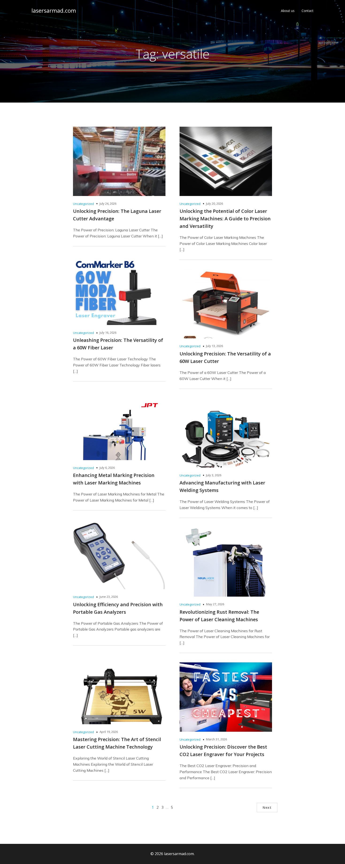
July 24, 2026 (108, 203)
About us (288, 10)
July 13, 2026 (214, 346)
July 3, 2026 (213, 475)
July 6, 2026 (107, 467)
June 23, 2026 (109, 596)
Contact (308, 10)
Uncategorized (83, 204)
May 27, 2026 (215, 604)
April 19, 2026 (109, 732)
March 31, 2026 (216, 739)
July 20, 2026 (214, 203)
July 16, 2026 (108, 332)
